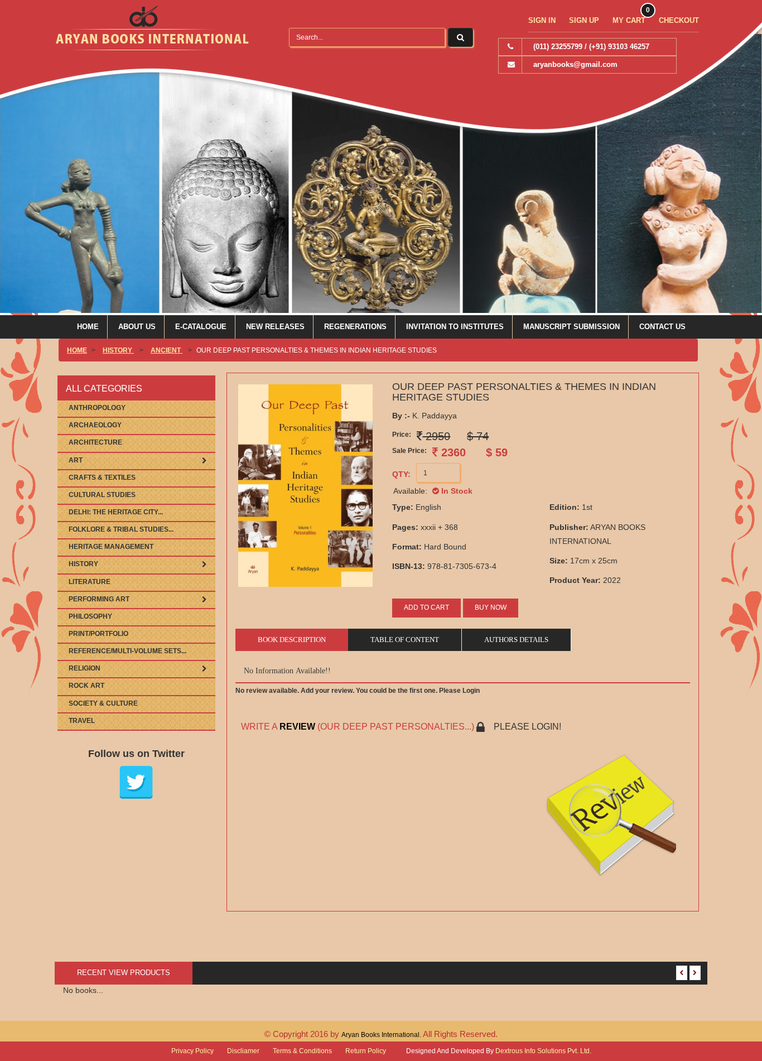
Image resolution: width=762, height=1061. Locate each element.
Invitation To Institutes (455, 326)
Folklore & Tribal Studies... (121, 529)
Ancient (166, 350)
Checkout (679, 20)
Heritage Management (111, 547)
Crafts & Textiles (102, 477)
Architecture (95, 442)
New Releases (275, 326)
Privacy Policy (192, 1051)
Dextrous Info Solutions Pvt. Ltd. (543, 1051)
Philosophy (90, 616)
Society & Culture (103, 703)
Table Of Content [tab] (404, 639)
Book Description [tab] (292, 639)
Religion (84, 668)
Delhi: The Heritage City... (116, 512)
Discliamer (243, 1051)
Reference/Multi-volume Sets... (127, 651)
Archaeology (95, 425)
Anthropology (97, 408)
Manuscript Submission (571, 326)
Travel (82, 721)
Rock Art (86, 685)
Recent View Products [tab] (123, 972)
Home (88, 326)
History (118, 350)
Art (76, 460)
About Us (137, 326)
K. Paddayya (424, 415)
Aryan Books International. (382, 1035)
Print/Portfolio (98, 634)
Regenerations (355, 326)
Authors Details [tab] (516, 639)
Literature (89, 582)
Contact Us (662, 326)
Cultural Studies (102, 495)
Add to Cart (426, 607)
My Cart (629, 20)
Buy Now (491, 607)
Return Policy (365, 1051)
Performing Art (99, 599)
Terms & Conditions (302, 1051)
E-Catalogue (200, 326)
